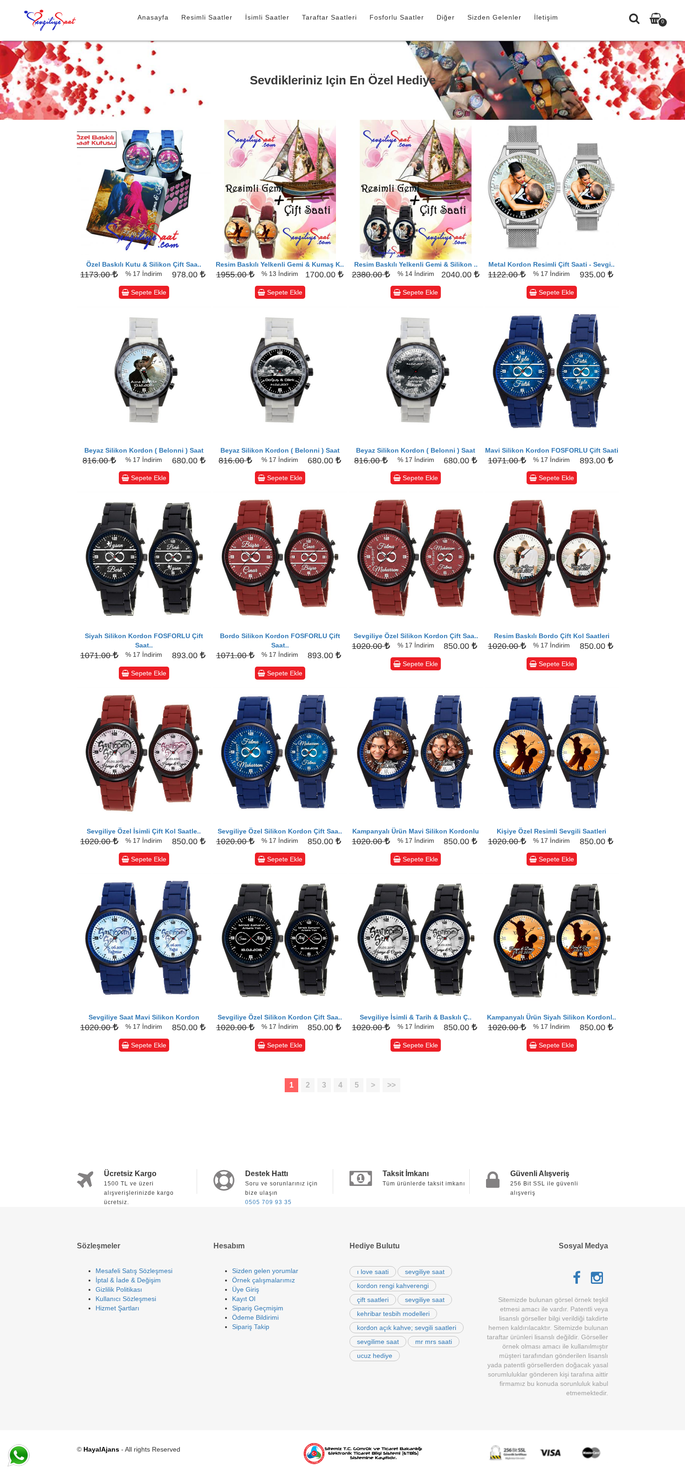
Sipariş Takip (250, 1326)
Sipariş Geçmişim (257, 1308)
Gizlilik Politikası (119, 1289)
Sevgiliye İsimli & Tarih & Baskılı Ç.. (416, 1017)
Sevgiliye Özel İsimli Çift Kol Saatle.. (144, 831)
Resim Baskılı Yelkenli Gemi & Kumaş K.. (280, 264)
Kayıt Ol (243, 1298)
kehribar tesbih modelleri (393, 1313)
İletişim (546, 17)
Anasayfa (153, 17)
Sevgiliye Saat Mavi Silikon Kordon (144, 1017)
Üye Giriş (245, 1289)
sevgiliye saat (425, 1271)
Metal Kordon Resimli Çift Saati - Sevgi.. (551, 264)
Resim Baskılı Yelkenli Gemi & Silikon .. (416, 264)
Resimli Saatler (207, 17)
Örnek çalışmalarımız (263, 1280)
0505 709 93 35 (268, 1202)
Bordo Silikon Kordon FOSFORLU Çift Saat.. (280, 640)
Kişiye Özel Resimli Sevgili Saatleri (551, 831)
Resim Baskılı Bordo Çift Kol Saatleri (552, 636)
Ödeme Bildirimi (255, 1317)
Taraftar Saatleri (329, 17)
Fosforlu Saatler (397, 17)
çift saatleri (373, 1299)
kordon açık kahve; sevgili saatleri (406, 1327)
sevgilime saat (378, 1341)
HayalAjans (101, 1449)
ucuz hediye (374, 1355)
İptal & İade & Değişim (128, 1280)
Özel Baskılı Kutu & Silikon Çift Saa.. (143, 264)
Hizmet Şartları (117, 1308)
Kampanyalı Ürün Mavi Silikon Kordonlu (415, 831)
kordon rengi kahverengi (393, 1285)
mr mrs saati (433, 1341)
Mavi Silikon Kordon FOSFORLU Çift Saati (551, 450)
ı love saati (373, 1271)
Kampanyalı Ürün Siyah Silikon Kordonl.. (551, 1017)
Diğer (446, 17)
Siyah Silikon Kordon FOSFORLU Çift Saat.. (144, 640)
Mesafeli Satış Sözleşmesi (134, 1270)
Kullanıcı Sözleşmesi (126, 1298)
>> (391, 1085)
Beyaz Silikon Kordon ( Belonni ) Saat (144, 450)
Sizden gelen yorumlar (265, 1270)
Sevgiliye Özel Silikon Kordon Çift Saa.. (416, 636)
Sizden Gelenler (494, 17)
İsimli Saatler (267, 17)
